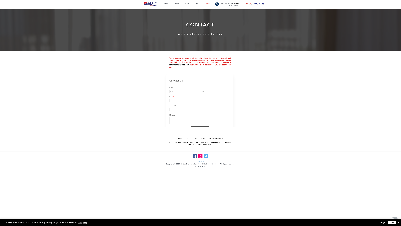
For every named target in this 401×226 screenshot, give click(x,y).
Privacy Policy (82, 223)
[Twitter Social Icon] (206, 162)
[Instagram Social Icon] (200, 162)
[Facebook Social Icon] (195, 162)
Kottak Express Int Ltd (183, 144)
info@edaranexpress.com (179, 65)
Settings (382, 223)
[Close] (398, 222)
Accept (392, 223)
